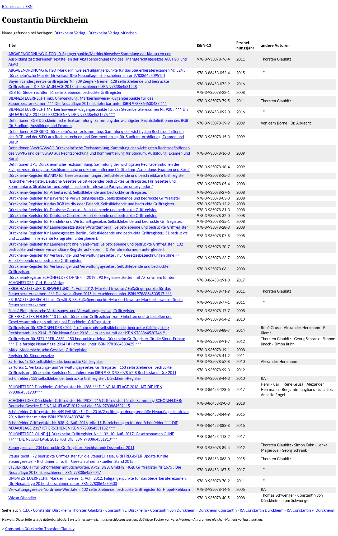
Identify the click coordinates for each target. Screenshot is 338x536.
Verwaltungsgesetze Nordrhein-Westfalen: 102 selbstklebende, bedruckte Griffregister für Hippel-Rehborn (99, 490)
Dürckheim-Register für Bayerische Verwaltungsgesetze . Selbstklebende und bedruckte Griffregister (94, 198)
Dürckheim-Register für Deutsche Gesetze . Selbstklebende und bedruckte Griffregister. (82, 210)
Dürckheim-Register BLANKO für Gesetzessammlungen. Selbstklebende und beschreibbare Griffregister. (97, 176)
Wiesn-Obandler (22, 498)
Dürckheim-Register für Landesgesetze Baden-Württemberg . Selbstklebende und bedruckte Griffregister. (98, 227)
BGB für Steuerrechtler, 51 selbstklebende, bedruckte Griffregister (65, 93)
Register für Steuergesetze (31, 356)
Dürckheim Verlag (69, 33)
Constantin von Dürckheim (172, 511)
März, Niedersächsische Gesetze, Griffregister (47, 350)
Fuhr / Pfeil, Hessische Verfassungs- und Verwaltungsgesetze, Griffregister (71, 311)
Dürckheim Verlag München (112, 33)
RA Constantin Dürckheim (262, 511)
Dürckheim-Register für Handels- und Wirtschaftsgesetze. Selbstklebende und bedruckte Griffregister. (95, 222)
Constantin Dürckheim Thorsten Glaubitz (67, 511)
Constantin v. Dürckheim (126, 511)
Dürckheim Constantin (218, 511)
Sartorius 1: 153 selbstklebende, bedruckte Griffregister (55, 362)
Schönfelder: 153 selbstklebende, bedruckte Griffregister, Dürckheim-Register (74, 379)
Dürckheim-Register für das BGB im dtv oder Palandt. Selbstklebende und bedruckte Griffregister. (91, 204)
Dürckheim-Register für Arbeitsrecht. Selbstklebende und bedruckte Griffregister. (77, 193)
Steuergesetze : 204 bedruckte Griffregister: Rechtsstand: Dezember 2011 (71, 448)
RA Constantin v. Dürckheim (310, 511)
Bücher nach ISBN (17, 7)
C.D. (26, 511)
